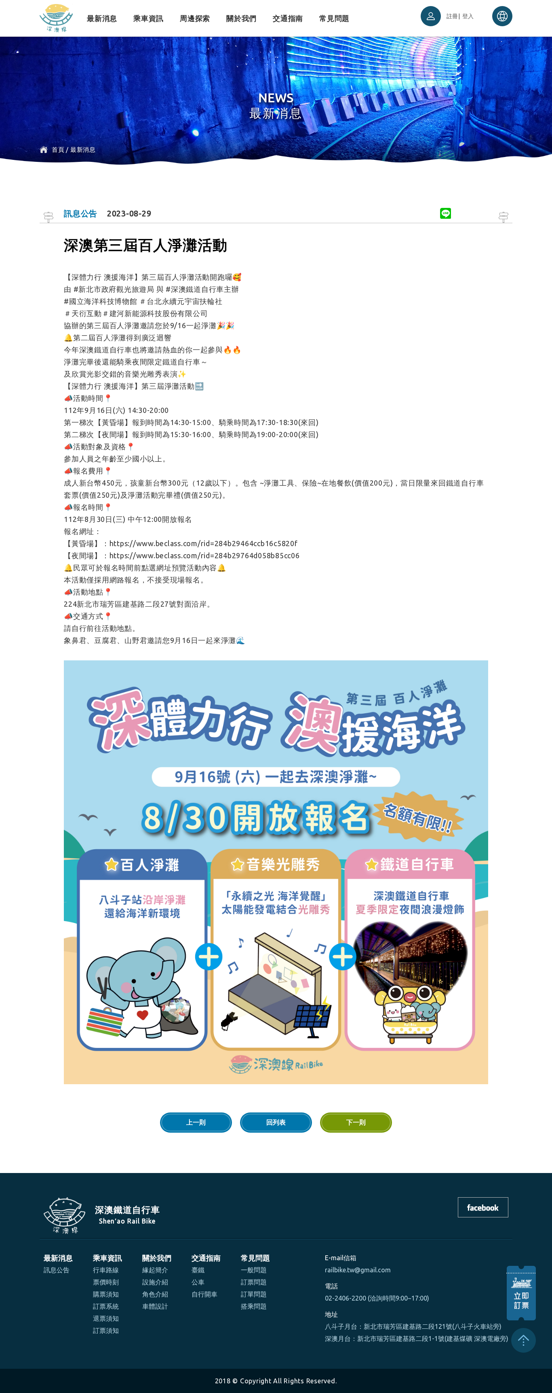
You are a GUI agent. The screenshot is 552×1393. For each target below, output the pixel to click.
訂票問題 (254, 1282)
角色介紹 (155, 1294)
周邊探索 (195, 18)
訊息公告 (57, 1270)
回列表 (276, 1122)
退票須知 (106, 1318)
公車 (198, 1282)
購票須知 (106, 1294)
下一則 (356, 1122)
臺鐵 (198, 1270)
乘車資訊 (148, 18)
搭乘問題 (254, 1306)
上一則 (196, 1122)
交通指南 (288, 18)
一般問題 (254, 1270)
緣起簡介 (155, 1270)
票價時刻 (106, 1282)
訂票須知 (106, 1330)
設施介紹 (155, 1282)
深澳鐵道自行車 (56, 16)
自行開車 (204, 1294)
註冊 (453, 16)
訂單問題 (254, 1294)
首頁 (58, 149)
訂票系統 (106, 1306)
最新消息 (102, 18)
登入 (468, 16)
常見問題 (334, 18)
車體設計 (155, 1306)
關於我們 (241, 18)
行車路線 (106, 1270)
